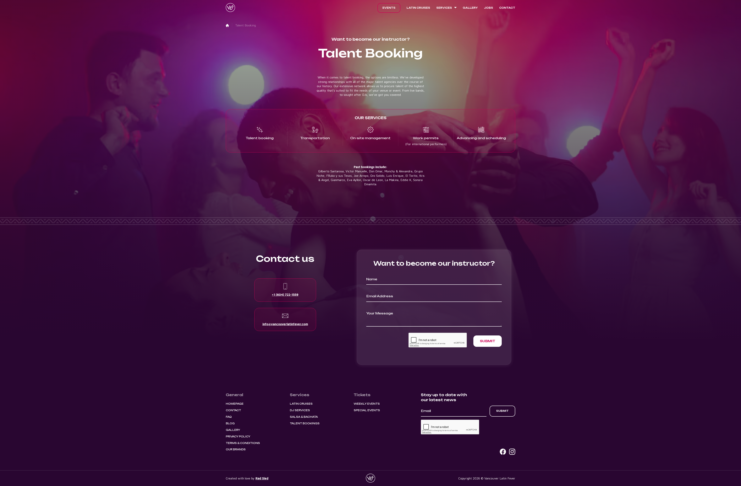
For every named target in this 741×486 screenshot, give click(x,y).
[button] (446, 8)
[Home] (227, 25)
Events (388, 7)
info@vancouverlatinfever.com (285, 324)
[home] (230, 8)
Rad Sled (261, 478)
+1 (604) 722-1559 (285, 294)
